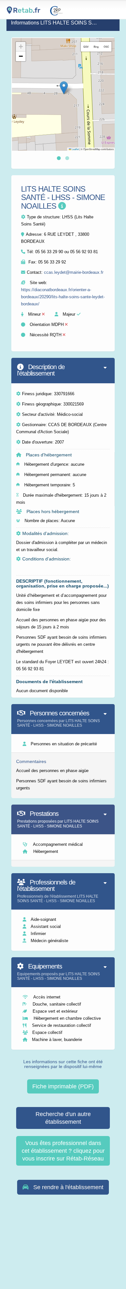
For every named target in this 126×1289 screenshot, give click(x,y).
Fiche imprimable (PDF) (63, 1086)
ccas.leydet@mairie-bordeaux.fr (73, 272)
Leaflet (75, 149)
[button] (64, 87)
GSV (86, 46)
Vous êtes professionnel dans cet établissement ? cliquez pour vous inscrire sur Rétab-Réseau (63, 1151)
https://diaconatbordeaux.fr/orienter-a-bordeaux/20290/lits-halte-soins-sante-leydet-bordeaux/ (63, 296)
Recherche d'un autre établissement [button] (63, 1118)
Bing (96, 46)
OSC (106, 46)
